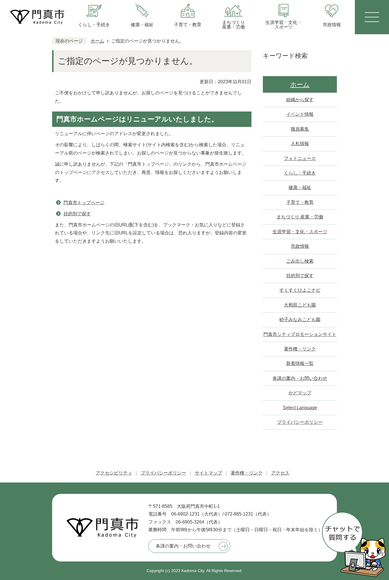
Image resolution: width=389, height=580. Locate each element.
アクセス (280, 473)
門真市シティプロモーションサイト (299, 334)
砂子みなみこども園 (299, 319)
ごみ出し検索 (300, 261)
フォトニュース (300, 158)
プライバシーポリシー (300, 422)
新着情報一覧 (300, 363)
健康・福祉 (299, 187)
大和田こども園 (300, 305)
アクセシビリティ (114, 473)
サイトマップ (208, 473)
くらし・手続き (300, 173)
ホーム (97, 40)
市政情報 (300, 246)
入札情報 (300, 143)
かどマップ (299, 392)
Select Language (300, 407)
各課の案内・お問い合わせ (300, 378)
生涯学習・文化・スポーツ (300, 231)
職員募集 (300, 129)
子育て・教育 (300, 202)
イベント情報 (300, 114)
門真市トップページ (84, 202)
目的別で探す (77, 213)
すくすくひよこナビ (299, 290)
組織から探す (300, 99)
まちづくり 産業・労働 (300, 216)
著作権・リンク (300, 348)
